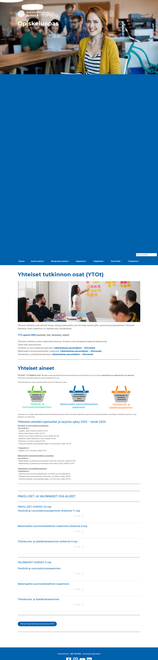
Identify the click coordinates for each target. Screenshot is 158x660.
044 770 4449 (75, 654)
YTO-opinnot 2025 (27, 335)
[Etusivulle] (38, 14)
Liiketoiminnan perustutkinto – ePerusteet (74, 348)
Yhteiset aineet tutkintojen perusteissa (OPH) (37, 624)
